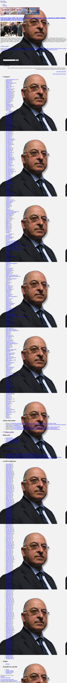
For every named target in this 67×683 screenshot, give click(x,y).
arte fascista (8, 136)
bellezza (7, 189)
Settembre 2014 (9, 632)
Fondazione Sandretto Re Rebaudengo (14, 249)
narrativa (7, 332)
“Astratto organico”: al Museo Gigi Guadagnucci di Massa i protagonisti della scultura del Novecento (27, 456)
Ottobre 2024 (8, 489)
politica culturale (9, 360)
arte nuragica (8, 160)
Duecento (8, 226)
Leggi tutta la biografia (61, 71)
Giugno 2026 (8, 466)
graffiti (7, 264)
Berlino (7, 190)
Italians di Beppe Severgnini (11, 441)
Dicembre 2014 (9, 629)
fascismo (7, 235)
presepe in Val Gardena (11, 49)
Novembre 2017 (9, 587)
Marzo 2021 (8, 540)
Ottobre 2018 (8, 574)
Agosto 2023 (8, 506)
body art (7, 193)
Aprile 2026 (8, 468)
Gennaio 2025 (9, 486)
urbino (7, 413)
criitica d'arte (8, 218)
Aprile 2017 (8, 596)
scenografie (8, 381)
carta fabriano (8, 202)
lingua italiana (9, 289)
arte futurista (8, 143)
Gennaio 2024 (9, 500)
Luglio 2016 (8, 606)
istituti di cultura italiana (11, 275)
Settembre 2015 (9, 618)
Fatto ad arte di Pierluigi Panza (12, 439)
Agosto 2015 (8, 619)
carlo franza (16, 48)
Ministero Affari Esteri (10, 314)
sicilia (7, 391)
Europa (7, 229)
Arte (7, 110)
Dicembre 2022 (9, 515)
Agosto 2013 (8, 647)
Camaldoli (8, 197)
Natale (7, 334)
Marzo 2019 (8, 568)
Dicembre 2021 (9, 530)
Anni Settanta (8, 97)
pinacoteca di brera (10, 353)
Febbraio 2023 (9, 513)
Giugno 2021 (8, 537)
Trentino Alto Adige (48, 49)
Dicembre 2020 (9, 544)
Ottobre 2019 (8, 560)
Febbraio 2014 (9, 640)
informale (8, 271)
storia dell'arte (8, 401)
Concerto (8, 216)
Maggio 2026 (8, 467)
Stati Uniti (8, 396)
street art (7, 402)
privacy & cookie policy (5, 677)
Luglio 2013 (8, 649)
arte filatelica (8, 142)
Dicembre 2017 (9, 586)
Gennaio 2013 (9, 656)
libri (6, 284)
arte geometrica (9, 144)
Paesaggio (8, 347)
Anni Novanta (9, 92)
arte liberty (8, 151)
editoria (7, 228)
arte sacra (8, 176)
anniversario (8, 100)
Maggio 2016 (8, 609)
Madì (7, 297)
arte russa (8, 175)
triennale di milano (9, 409)
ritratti (7, 376)
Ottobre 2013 (8, 645)
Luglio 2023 (8, 507)
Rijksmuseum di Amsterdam (11, 375)
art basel (7, 107)
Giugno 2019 (8, 565)
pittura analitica (9, 354)
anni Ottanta (8, 93)
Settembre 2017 (9, 590)
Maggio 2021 (8, 538)
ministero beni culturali (10, 315)
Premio (7, 364)
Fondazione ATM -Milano (11, 241)
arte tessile (8, 180)
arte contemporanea (10, 121)
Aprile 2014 (8, 638)
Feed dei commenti (10, 671)
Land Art (7, 279)
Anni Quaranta (9, 94)
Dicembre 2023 (9, 501)
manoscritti (8, 302)
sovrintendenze (9, 394)
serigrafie (8, 388)
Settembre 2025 (9, 476)
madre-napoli (8, 298)
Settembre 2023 (9, 505)
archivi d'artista (9, 106)
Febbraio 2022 (9, 527)
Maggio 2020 (8, 552)
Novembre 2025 (9, 474)
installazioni (8, 272)
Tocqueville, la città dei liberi (12, 442)
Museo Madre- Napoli (10, 329)
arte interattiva (9, 149)
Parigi (7, 348)
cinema (7, 209)
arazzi (7, 103)
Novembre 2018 (9, 573)
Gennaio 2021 (9, 543)
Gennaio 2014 (9, 642)
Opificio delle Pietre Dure (11, 343)
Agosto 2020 (8, 548)
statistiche (8, 397)
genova (7, 258)
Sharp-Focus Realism (10, 390)
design (7, 222)
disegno (7, 225)
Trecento (7, 408)
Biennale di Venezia (10, 192)
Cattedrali (8, 205)
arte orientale (8, 164)
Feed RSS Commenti (12, 680)
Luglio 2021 (8, 535)
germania (8, 259)
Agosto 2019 (8, 563)
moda (7, 317)
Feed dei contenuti (9, 670)
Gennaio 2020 (9, 557)
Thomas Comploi (39, 49)
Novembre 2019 (9, 559)
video (7, 416)
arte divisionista (9, 127)
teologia (7, 406)
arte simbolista (9, 177)
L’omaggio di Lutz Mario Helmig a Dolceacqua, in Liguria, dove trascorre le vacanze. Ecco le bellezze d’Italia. (33, 423)
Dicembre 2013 (9, 643)
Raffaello (8, 371)
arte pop (7, 166)
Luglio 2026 (8, 465)
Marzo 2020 (8, 554)
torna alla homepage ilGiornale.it (7, 679)
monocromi (8, 322)
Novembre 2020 (9, 545)
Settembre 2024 (9, 491)
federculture (8, 236)
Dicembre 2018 (9, 572)
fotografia (8, 250)
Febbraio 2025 (9, 485)
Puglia (7, 365)
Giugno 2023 (8, 508)
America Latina (9, 86)
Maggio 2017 (8, 594)
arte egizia (8, 130)
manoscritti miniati (9, 303)
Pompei (7, 361)
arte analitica (8, 116)
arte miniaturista (9, 157)
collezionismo (8, 213)
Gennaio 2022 (9, 528)
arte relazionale (9, 170)
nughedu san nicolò (10, 342)
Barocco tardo (9, 186)
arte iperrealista (9, 150)
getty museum (9, 261)
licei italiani (8, 288)
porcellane (8, 363)
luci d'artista (8, 294)
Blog (4, 4)
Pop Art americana (9, 362)
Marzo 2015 (8, 625)
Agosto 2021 (8, 534)
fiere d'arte (8, 238)
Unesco (7, 410)
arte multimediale (9, 159)
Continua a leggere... (5, 46)
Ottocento (8, 345)
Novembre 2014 (9, 630)
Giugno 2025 (8, 480)
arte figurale (8, 140)
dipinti (7, 224)
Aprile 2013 (8, 652)
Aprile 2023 (8, 511)
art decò (7, 109)
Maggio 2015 (8, 623)
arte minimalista (9, 158)
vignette (7, 417)
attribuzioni (8, 185)
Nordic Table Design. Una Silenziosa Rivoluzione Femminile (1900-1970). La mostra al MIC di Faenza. (27, 454)
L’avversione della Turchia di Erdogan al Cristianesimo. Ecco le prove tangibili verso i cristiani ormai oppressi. (37, 426)
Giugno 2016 (8, 607)
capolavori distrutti (9, 200)
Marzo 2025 (8, 484)
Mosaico (7, 324)
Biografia (5, 5)
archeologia (8, 104)
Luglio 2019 (8, 564)
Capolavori (8, 199)
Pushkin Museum (9, 367)
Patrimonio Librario (10, 349)
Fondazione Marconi (10, 246)
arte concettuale (9, 120)
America (7, 84)
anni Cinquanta (9, 88)
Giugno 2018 (8, 579)
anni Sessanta (8, 96)
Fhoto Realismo (9, 237)
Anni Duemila (9, 91)
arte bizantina (8, 118)
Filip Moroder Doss (30, 48)
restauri (7, 374)
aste (6, 184)
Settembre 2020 (9, 547)
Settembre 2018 (9, 576)
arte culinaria (8, 123)
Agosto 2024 (8, 492)
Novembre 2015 (9, 616)
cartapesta (8, 203)
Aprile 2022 (8, 525)
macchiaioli (8, 295)
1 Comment (3, 51)
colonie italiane (9, 215)
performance (8, 350)
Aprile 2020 (8, 553)
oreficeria (8, 344)
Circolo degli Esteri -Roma (11, 211)
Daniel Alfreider (22, 48)
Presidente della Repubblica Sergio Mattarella (26, 49)
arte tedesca (8, 179)
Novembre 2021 (9, 531)
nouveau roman (9, 340)
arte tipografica (9, 182)
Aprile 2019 (8, 567)
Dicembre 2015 (9, 614)
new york (8, 338)
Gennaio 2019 (9, 571)
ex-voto (7, 230)
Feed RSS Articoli (4, 680)
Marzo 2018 (8, 583)
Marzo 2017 (8, 597)
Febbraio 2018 (9, 584)
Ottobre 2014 (8, 631)
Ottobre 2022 (8, 518)
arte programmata (9, 169)
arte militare (8, 156)
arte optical (8, 163)
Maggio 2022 (8, 524)
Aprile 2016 (8, 610)
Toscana (7, 407)
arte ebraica (8, 129)
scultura (7, 382)
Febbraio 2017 (9, 598)
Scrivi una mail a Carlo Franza (59, 73)
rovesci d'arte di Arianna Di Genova (13, 448)
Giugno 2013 (8, 650)
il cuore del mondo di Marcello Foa (13, 440)
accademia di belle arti (10, 79)
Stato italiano (8, 398)
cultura (7, 219)
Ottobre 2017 (8, 588)
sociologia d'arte (9, 393)
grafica (7, 265)
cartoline (7, 204)
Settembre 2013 (9, 646)
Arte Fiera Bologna (10, 139)
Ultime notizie (9, 432)
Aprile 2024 (8, 497)
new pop (7, 337)
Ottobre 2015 (8, 617)
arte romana (8, 172)
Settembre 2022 (9, 519)
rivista (7, 377)
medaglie (7, 305)
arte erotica (8, 132)
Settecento (8, 389)
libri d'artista (8, 285)
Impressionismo (9, 270)
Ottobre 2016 (8, 603)
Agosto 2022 (8, 520)
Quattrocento (8, 368)
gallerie (7, 257)
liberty (7, 283)
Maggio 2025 (8, 481)
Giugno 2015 (8, 621)
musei (7, 327)
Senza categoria (8, 48)
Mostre (7, 325)
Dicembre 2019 (9, 558)
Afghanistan (8, 81)
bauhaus (7, 187)
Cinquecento (8, 210)
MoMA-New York (9, 320)
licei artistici (8, 287)
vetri (7, 415)
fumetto (7, 252)
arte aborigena (9, 113)
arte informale (8, 147)
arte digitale (8, 125)
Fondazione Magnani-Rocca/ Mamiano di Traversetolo (17, 245)
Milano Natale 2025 (10, 311)
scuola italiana (9, 383)
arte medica (8, 153)
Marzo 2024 (8, 498)
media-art (8, 307)
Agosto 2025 (8, 478)
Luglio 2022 (8, 521)
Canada (7, 198)
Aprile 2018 (8, 581)
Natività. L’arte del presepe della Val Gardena (44, 48)
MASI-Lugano (9, 304)
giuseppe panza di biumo (11, 263)
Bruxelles (8, 196)
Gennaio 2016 (9, 613)
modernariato (8, 318)
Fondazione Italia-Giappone (11, 244)
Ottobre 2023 (8, 504)
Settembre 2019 (9, 561)
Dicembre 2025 (9, 473)
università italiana (9, 411)
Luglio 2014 (8, 634)
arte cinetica (10, 126)
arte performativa (9, 165)
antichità (7, 101)
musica (7, 331)
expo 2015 (8, 231)
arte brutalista (8, 119)
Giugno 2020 (8, 551)
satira (7, 380)
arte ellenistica (9, 131)
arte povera (8, 167)
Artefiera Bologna (9, 183)
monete (7, 321)
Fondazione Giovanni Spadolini (12, 242)
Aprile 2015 (8, 624)
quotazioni (8, 369)
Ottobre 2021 (8, 532)
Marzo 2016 (8, 611)
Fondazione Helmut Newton (12, 243)
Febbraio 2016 (9, 612)
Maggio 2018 (8, 580)
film (6, 239)
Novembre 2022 (9, 517)
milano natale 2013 (10, 310)
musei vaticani (9, 328)
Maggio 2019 (8, 566)
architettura (8, 105)
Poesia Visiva (8, 356)
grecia (7, 266)
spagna (7, 395)
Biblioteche (8, 191)
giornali (7, 262)
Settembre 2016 (9, 604)
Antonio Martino (9, 437)
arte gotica (8, 145)
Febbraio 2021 (9, 541)
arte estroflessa (9, 133)
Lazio (7, 281)
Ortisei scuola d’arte (58, 48)
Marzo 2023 (8, 512)
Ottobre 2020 (8, 546)
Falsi (7, 232)
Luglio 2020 (8, 550)
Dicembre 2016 (9, 600)
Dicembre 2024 (9, 487)
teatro (7, 404)
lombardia (8, 291)
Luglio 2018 (8, 578)
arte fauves (8, 137)
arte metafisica (9, 154)
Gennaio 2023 (9, 514)
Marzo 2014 (8, 639)
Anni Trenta (8, 98)
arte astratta (8, 117)
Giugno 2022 (8, 522)
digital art (8, 223)
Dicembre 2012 (9, 657)
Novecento (8, 341)
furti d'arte (8, 253)
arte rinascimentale (9, 171)
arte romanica (8, 173)
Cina (7, 208)
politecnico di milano (10, 357)
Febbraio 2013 (9, 654)
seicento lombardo (9, 386)
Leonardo (8, 282)
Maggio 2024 (8, 495)
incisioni (10, 233)
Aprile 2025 (8, 482)
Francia (7, 251)
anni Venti (8, 99)
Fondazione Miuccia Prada (11, 248)
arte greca (8, 146)
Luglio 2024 (8, 493)
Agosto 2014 (8, 633)
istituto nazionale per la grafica (12, 276)
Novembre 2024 (9, 488)
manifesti (7, 301)
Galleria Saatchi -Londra (11, 256)
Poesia (7, 355)
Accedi (7, 669)
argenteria (10, 111)
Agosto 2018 (8, 577)
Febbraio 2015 (9, 626)
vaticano (7, 414)
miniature (8, 312)
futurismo (8, 255)
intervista (7, 274)
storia (7, 400)
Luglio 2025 (8, 479)
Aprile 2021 (8, 539)
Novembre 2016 (9, 601)
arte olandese (8, 162)
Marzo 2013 (8, 653)
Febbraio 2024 (9, 499)
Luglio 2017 (8, 592)
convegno (8, 217)
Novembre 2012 (9, 658)
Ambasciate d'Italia (10, 83)
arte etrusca (8, 134)
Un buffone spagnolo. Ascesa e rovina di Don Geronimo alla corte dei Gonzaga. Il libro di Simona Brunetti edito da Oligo (31, 458)
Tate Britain (8, 403)
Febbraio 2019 (9, 570)
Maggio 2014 (8, 637)
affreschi (7, 80)
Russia (7, 378)
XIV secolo (54, 49)
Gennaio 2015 (9, 627)
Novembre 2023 (9, 502)
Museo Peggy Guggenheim (11, 330)
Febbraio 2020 (9, 555)
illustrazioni (8, 269)
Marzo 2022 (8, 526)
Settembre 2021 (9, 533)
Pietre (7, 351)
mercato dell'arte (9, 308)
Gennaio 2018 (9, 585)
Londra (7, 292)
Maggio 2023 (8, 509)
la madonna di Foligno (10, 278)
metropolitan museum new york (12, 309)
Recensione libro (9, 373)
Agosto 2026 (8, 464)
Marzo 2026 (8, 469)
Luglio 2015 (8, 620)
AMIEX (7, 87)
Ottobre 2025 (8, 475)
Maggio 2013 (8, 651)
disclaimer (3, 676)
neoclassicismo (9, 336)
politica (7, 358)
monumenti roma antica (10, 323)
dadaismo (8, 220)
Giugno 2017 (8, 593)
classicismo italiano (10, 212)
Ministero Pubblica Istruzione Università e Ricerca (16, 316)
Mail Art (7, 299)
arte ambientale (9, 114)
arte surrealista (9, 178)
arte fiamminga (9, 138)
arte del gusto (8, 124)
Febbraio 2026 (9, 471)
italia (7, 277)
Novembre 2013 (9, 644)
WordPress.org (9, 673)
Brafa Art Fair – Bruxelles (11, 195)
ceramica (7, 206)
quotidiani (8, 370)
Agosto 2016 (8, 605)
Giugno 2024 (8, 494)
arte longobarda (9, 152)
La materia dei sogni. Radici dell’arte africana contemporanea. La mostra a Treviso (23, 453)
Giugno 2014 (8, 636)
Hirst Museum (9, 268)
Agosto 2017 (8, 591)
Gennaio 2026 (9, 472)
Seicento (7, 384)
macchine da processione (11, 296)
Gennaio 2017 (9, 599)
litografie (7, 290)
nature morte (8, 335)
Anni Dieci (8, 90)
